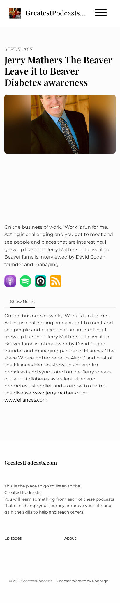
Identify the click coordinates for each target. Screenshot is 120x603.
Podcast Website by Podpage (82, 581)
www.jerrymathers (54, 393)
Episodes (13, 538)
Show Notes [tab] (22, 301)
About (70, 538)
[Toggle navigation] (101, 14)
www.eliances (20, 400)
